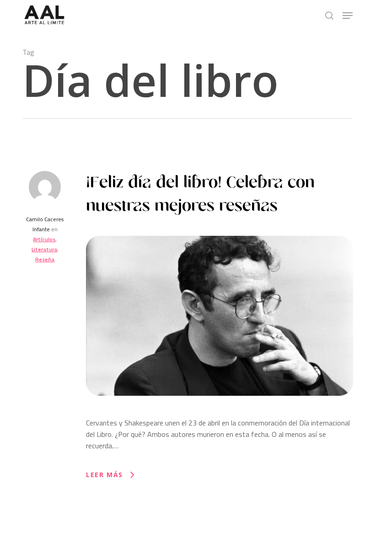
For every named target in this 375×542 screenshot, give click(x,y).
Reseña (44, 259)
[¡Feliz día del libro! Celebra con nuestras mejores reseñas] (219, 411)
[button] (348, 15)
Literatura (44, 249)
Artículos (44, 239)
